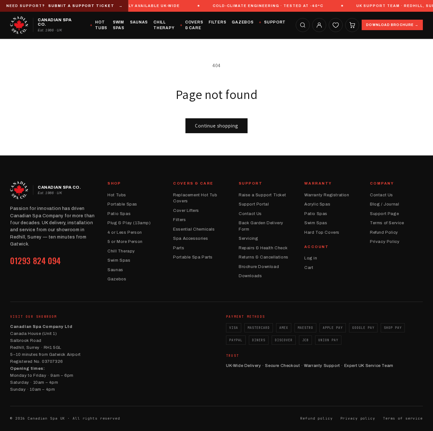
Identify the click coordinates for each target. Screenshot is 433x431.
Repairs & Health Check (263, 248)
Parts (178, 248)
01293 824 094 (35, 260)
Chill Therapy (163, 25)
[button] (303, 25)
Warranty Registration (326, 195)
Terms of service (403, 418)
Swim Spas (118, 25)
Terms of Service (387, 223)
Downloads (250, 276)
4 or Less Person (124, 232)
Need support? (64, 6)
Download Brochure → (392, 25)
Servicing (248, 238)
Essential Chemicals (194, 229)
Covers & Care (194, 25)
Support (275, 22)
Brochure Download (259, 266)
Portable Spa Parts (193, 257)
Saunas (139, 22)
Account (316, 247)
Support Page (384, 214)
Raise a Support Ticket (262, 195)
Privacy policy (357, 418)
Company (382, 183)
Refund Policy (384, 232)
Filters (217, 22)
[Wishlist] (336, 25)
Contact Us (250, 214)
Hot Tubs (101, 25)
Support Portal (254, 204)
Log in (310, 258)
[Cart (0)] (352, 25)
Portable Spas (122, 204)
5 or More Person (125, 241)
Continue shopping (216, 126)
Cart (308, 267)
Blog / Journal (384, 204)
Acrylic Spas (317, 204)
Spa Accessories (190, 238)
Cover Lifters (186, 210)
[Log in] (319, 25)
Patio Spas (119, 214)
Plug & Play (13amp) (129, 223)
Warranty (318, 183)
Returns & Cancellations (263, 257)
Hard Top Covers (321, 232)
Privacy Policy (384, 241)
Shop (114, 183)
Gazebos (242, 22)
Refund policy (316, 418)
